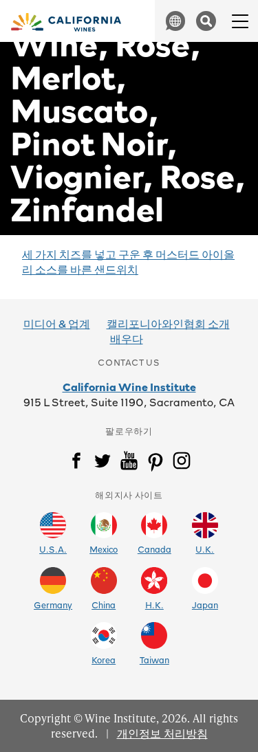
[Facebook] (76, 463)
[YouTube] (129, 463)
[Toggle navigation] (237, 21)
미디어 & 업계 (56, 323)
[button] (176, 21)
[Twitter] (102, 463)
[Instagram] (182, 463)
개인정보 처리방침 (162, 733)
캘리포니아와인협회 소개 (168, 323)
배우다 (126, 338)
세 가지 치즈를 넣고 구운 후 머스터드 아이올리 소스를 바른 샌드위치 (128, 261)
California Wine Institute (129, 386)
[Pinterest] (155, 463)
